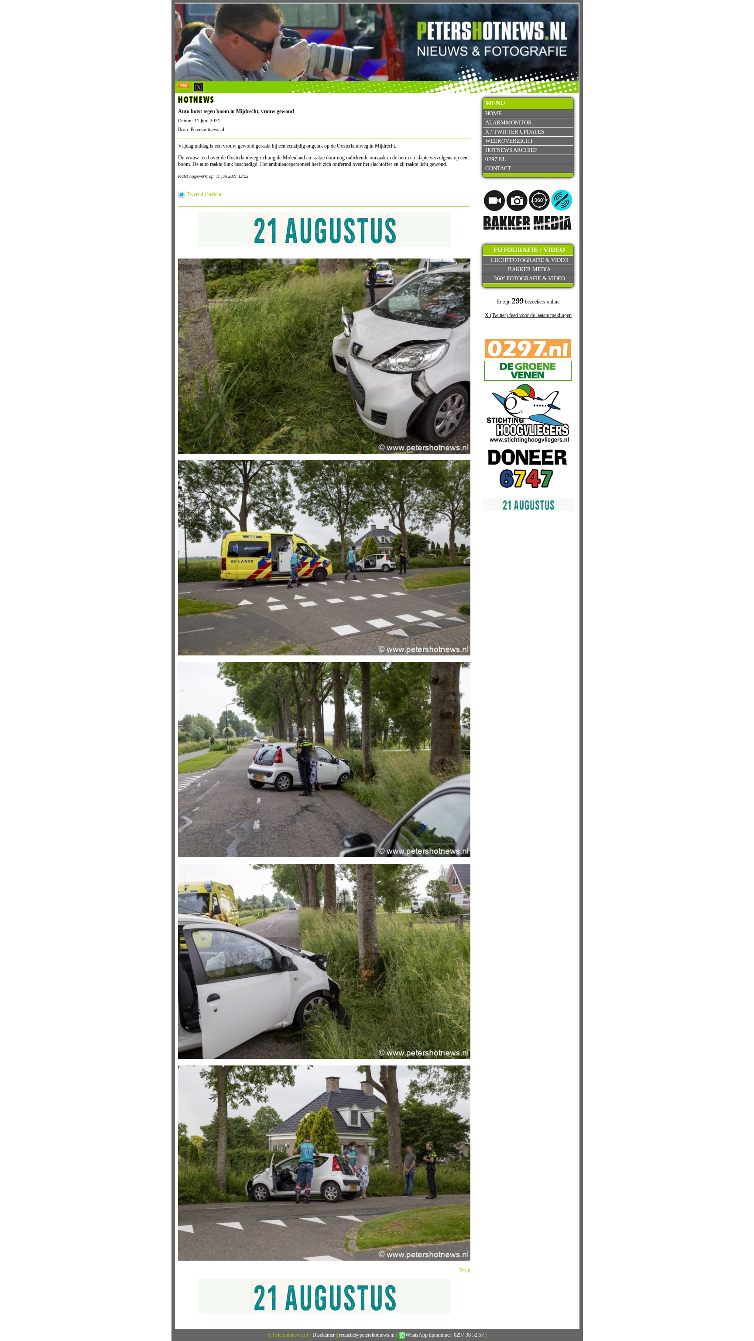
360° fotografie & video (529, 278)
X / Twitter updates (514, 131)
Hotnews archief (511, 150)
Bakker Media (529, 269)
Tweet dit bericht (204, 194)
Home (493, 113)
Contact (498, 168)
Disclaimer (323, 1335)
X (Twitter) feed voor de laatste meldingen (528, 315)
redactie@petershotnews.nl (366, 1335)
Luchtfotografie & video (529, 260)
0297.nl (495, 159)
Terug (464, 1270)
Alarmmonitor (508, 122)
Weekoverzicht (509, 141)
